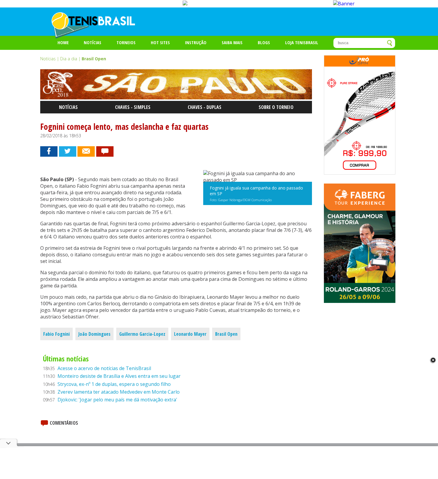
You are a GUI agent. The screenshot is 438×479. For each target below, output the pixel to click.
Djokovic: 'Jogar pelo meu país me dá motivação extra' (117, 399)
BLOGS (264, 42)
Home (63, 42)
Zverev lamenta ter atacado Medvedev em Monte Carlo (119, 392)
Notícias (92, 42)
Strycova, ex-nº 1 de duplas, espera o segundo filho (114, 384)
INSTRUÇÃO (195, 42)
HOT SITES (160, 42)
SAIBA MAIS (232, 42)
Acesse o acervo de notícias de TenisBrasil (104, 368)
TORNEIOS (126, 42)
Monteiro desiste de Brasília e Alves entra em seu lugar (119, 376)
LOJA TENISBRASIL (301, 42)
